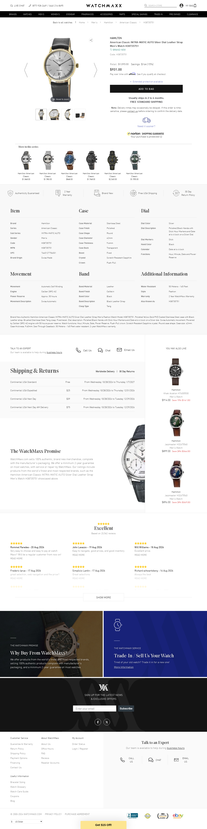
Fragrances (87, 14)
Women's (55, 14)
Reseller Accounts (50, 762)
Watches (27, 14)
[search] (145, 5)
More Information (124, 667)
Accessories (106, 14)
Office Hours (47, 748)
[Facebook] (98, 722)
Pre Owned (174, 14)
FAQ (43, 753)
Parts (122, 14)
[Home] (104, 5)
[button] (191, 5)
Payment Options (18, 758)
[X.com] (107, 722)
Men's (41, 14)
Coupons (14, 796)
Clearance (192, 14)
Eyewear (70, 14)
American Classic (128, 22)
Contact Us (16, 767)
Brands (13, 14)
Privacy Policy (53, 814)
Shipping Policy (18, 753)
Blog (12, 801)
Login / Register (80, 748)
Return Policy (17, 748)
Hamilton (108, 22)
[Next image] (95, 70)
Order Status (78, 744)
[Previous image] (25, 70)
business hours (54, 352)
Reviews (45, 758)
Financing (15, 762)
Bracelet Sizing (17, 782)
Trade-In (158, 14)
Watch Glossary (18, 786)
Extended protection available (146, 81)
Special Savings (139, 14)
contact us (132, 111)
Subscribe (126, 708)
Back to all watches (62, 22)
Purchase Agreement (77, 814)
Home (82, 22)
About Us (45, 744)
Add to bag (146, 88)
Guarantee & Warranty (21, 744)
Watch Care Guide (19, 791)
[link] (146, 123)
